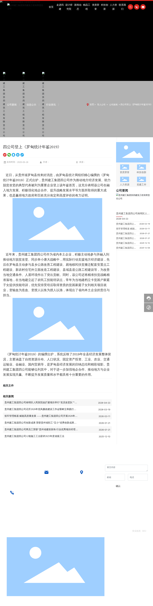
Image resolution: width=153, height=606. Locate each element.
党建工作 (141, 184)
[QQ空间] (18, 155)
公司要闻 (12, 104)
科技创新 (141, 172)
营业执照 (136, 531)
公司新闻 (113, 104)
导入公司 (101, 104)
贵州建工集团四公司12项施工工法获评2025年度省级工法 (34, 436)
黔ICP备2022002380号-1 (118, 531)
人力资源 (124, 184)
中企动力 (15, 535)
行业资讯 (51, 104)
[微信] (9, 155)
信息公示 (31, 104)
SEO (144, 531)
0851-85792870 (58, 475)
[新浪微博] (5, 155)
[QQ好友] (13, 155)
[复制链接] (22, 155)
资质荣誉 (124, 172)
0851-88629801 (24, 495)
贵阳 (22, 535)
